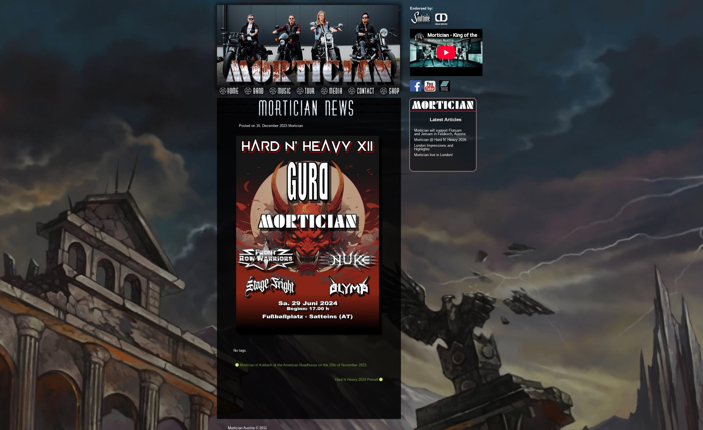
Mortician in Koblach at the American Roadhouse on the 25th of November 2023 (303, 365)
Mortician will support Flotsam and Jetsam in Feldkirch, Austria (439, 132)
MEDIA (330, 88)
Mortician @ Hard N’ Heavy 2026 (440, 140)
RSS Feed (397, 72)
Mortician (295, 126)
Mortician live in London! (433, 155)
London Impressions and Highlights (433, 147)
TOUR (305, 88)
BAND (253, 88)
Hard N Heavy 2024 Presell (356, 379)
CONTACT (360, 88)
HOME (228, 88)
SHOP (388, 88)
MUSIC (279, 88)
